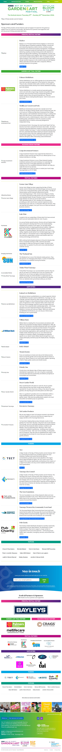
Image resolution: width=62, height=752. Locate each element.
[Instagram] (41, 718)
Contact (51, 749)
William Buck (23, 342)
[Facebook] (38, 718)
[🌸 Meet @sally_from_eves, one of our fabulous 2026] (5, 707)
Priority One (23, 378)
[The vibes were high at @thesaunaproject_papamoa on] (57, 707)
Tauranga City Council (25, 488)
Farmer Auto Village (24, 210)
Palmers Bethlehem (24, 101)
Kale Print (22, 250)
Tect (21, 467)
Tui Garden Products (25, 439)
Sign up (44, 581)
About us (4, 718)
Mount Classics (23, 363)
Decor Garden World (25, 402)
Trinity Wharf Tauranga (25, 282)
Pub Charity (23, 537)
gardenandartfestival (53, 714)
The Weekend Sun (24, 263)
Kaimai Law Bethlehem (25, 315)
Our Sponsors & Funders (16, 718)
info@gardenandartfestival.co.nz (14, 731)
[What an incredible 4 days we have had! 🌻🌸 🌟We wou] (46, 707)
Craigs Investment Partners (26, 173)
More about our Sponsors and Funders (31, 697)
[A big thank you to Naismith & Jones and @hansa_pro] (36, 707)
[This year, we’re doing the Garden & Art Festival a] (15, 707)
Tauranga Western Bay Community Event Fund (31, 518)
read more (39, 733)
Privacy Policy (57, 749)
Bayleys (22, 66)
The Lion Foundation (25, 503)
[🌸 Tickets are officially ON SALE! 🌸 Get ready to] (26, 707)
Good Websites (20, 749)
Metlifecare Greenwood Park (26, 140)
